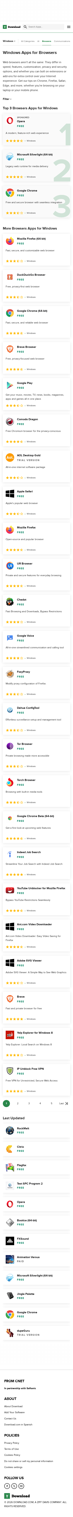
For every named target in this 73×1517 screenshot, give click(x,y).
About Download (13, 1406)
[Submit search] (25, 27)
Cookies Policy (12, 1455)
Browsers (46, 41)
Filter (6, 99)
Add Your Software (14, 1412)
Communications (62, 41)
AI (38, 41)
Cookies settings (13, 1467)
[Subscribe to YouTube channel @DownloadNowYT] (21, 1486)
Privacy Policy (11, 1442)
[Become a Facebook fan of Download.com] (7, 1486)
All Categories (28, 41)
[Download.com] (11, 27)
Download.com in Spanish (18, 1424)
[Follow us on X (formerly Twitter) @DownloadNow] (14, 1486)
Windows (8, 41)
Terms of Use (11, 1449)
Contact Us (10, 1418)
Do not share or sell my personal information (28, 1461)
